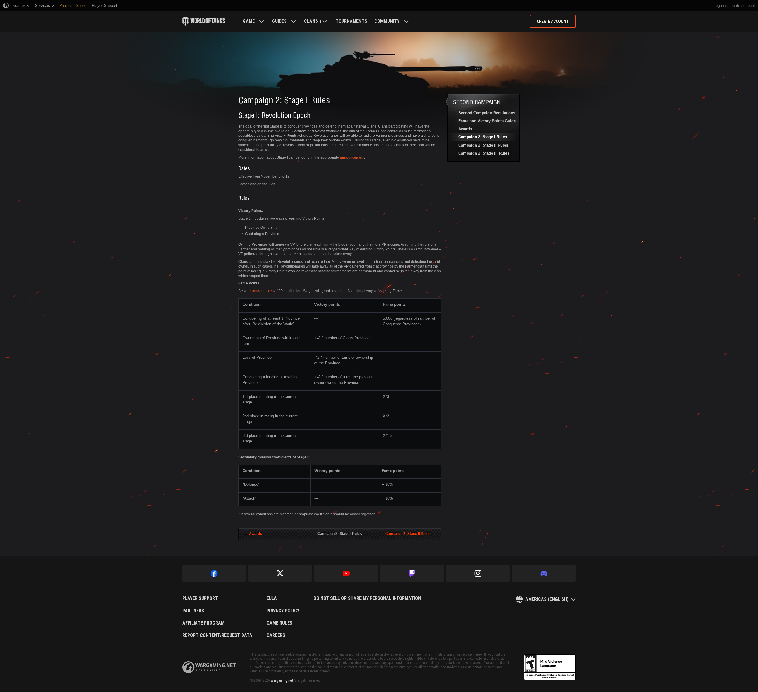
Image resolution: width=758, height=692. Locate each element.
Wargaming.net (282, 680)
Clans (311, 21)
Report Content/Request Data (217, 635)
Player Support (200, 598)
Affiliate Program (203, 623)
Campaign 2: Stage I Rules (482, 137)
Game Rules (279, 623)
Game (249, 21)
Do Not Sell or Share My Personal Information (367, 598)
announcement (352, 157)
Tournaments (351, 21)
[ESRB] (550, 667)
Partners (193, 611)
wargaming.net (209, 667)
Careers (275, 635)
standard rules (262, 291)
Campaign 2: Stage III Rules (483, 153)
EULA (271, 598)
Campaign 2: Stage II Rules (483, 145)
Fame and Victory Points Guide (487, 121)
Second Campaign (476, 102)
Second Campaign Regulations (486, 113)
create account (742, 5)
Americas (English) (546, 599)
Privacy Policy (282, 611)
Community (386, 21)
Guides (279, 21)
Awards (465, 129)
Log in (719, 5)
